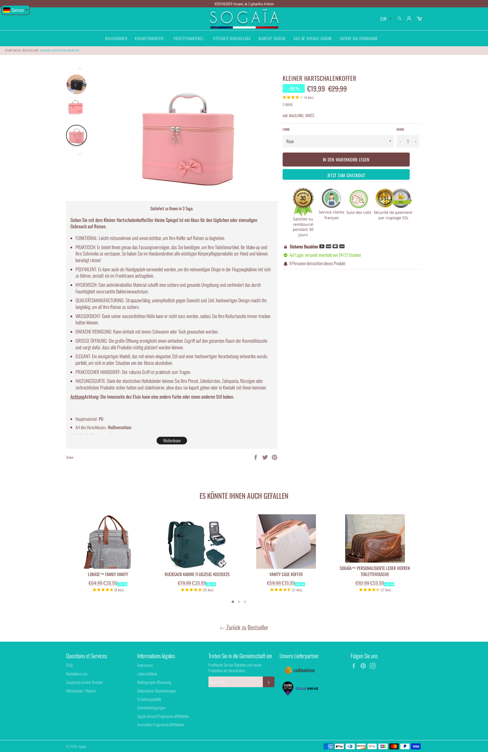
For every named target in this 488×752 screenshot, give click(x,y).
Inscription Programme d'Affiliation (160, 724)
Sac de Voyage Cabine (313, 38)
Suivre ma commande (359, 38)
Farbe (286, 129)
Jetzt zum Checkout (346, 175)
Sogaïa (82, 746)
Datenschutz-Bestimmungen (156, 691)
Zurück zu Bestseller (246, 627)
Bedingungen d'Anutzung (154, 682)
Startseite (12, 50)
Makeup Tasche (272, 38)
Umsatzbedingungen (151, 707)
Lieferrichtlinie (147, 674)
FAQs (69, 665)
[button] (233, 601)
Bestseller (30, 50)
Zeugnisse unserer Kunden (84, 682)
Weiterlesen (172, 440)
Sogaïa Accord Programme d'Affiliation (163, 716)
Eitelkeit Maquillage (232, 38)
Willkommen (116, 38)
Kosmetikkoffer (149, 38)
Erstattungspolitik (149, 699)
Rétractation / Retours (81, 691)
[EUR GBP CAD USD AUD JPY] (385, 19)
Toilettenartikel (188, 38)
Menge (400, 129)
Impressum (145, 665)
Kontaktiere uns (76, 674)
